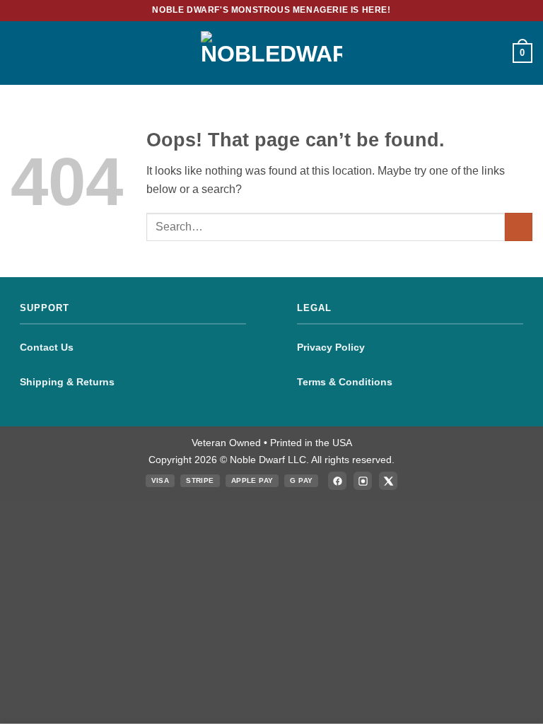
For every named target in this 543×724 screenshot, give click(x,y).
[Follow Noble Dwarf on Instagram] (363, 481)
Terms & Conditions (344, 381)
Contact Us (47, 347)
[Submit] (518, 226)
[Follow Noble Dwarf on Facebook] (337, 481)
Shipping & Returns (67, 381)
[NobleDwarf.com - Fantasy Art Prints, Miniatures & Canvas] (271, 52)
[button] (19, 52)
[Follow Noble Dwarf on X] (388, 481)
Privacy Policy (331, 347)
